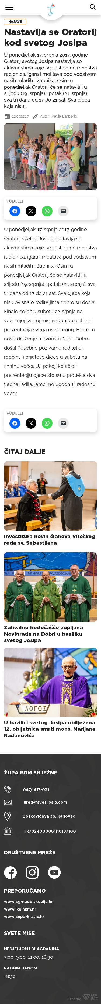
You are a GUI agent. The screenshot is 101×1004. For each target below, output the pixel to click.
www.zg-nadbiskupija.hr (28, 902)
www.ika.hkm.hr (20, 909)
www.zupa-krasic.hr (24, 917)
